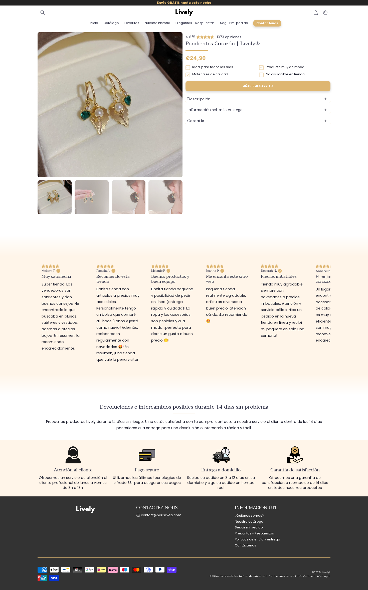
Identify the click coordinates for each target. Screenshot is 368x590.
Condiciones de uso (281, 576)
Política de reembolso (224, 576)
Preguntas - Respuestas (254, 533)
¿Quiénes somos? (249, 515)
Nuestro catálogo (249, 521)
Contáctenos (245, 545)
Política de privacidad (253, 576)
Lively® (326, 572)
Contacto (309, 576)
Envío (298, 576)
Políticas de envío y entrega (257, 539)
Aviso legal (323, 576)
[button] (43, 13)
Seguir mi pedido (249, 527)
